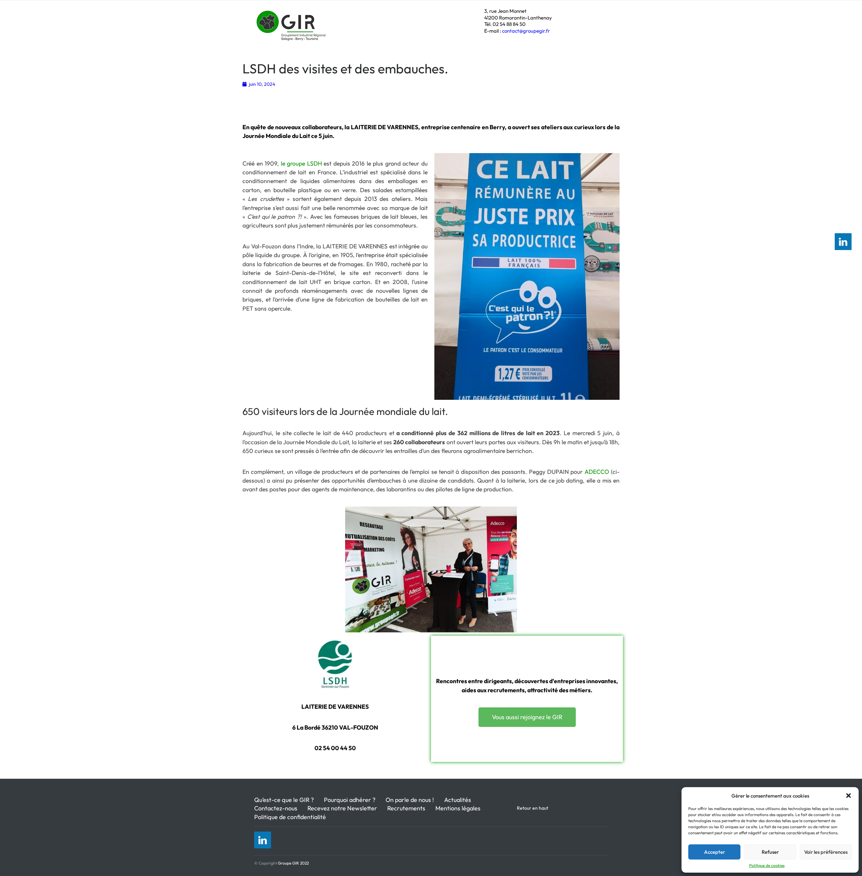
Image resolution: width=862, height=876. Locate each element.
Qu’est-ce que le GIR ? (284, 800)
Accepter (714, 852)
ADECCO (598, 472)
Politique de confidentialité (290, 817)
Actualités (457, 800)
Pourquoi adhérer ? (349, 800)
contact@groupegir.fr (526, 31)
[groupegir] (292, 35)
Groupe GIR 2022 (293, 863)
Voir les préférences (826, 852)
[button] (848, 795)
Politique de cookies (767, 865)
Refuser (770, 852)
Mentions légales (457, 808)
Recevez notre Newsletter (342, 808)
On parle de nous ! (410, 800)
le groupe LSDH (301, 163)
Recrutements (406, 808)
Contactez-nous (275, 808)
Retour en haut (532, 808)
